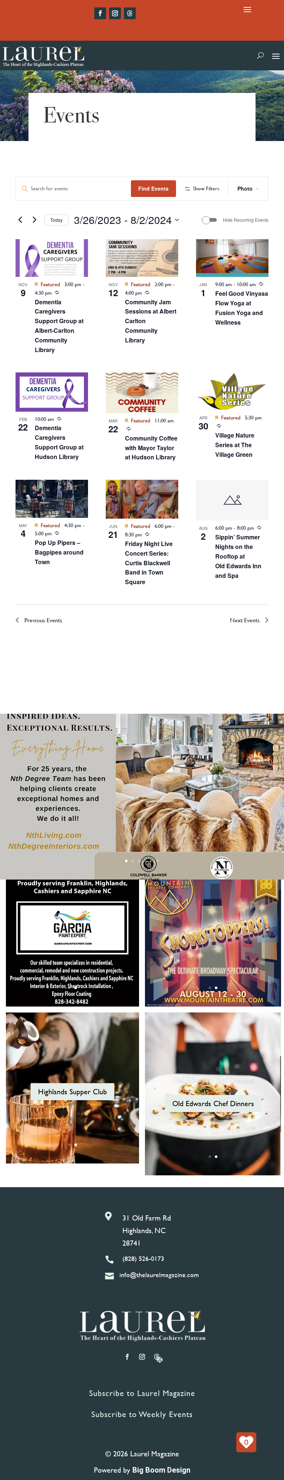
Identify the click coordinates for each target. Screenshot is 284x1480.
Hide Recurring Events (245, 220)
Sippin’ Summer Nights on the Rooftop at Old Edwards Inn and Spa (238, 556)
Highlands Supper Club (72, 1091)
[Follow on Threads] (130, 13)
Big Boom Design (161, 1470)
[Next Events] (34, 219)
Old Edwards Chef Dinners (213, 1080)
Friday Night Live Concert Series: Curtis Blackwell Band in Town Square (149, 562)
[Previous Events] (20, 219)
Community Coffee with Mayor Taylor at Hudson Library (151, 448)
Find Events (153, 188)
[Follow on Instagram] (115, 13)
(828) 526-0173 (143, 1258)
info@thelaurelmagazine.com (159, 1275)
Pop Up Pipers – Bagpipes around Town (59, 552)
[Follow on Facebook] (100, 13)
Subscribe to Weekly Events (142, 1414)
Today (56, 220)
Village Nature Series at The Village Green (234, 445)
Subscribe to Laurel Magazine (142, 1393)
